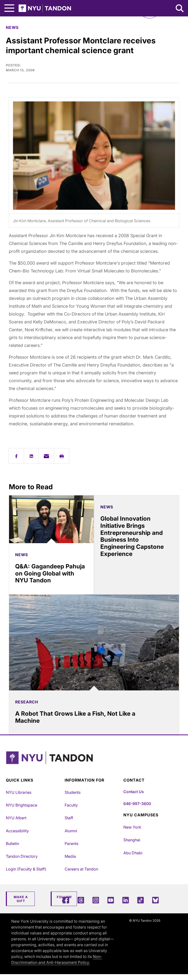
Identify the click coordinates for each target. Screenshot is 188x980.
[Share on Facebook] (16, 456)
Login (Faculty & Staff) (26, 869)
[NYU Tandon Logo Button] (93, 763)
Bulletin (12, 843)
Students (73, 792)
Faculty (71, 805)
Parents (71, 843)
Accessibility (17, 830)
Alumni (71, 830)
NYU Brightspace (21, 805)
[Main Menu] (9, 8)
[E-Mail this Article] (46, 456)
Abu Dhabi (132, 852)
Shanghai (131, 839)
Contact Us (133, 791)
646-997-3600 (137, 803)
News (12, 27)
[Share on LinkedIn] (31, 456)
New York (132, 827)
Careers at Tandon (81, 869)
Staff (69, 817)
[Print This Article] (61, 456)
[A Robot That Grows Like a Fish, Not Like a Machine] (94, 642)
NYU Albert (16, 817)
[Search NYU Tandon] (180, 8)
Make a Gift (21, 899)
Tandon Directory (22, 856)
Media (70, 856)
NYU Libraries (18, 792)
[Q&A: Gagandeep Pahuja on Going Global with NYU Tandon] (51, 519)
